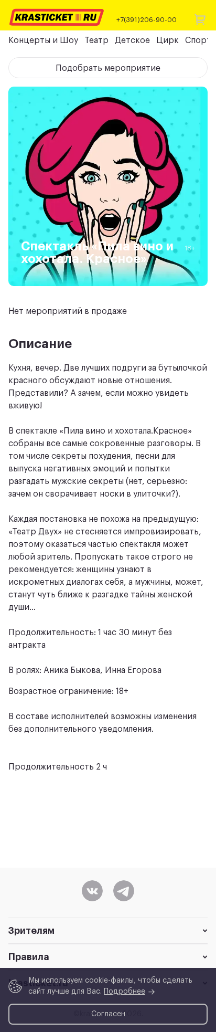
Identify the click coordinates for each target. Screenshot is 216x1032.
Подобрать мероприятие (108, 68)
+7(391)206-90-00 (146, 19)
